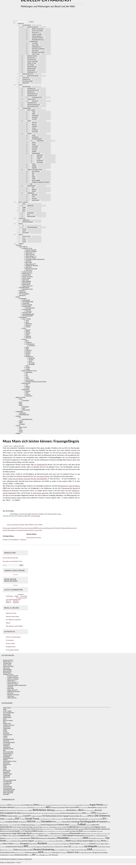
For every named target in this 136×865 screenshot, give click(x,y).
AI (39, 805)
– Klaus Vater (10, 688)
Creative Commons (8, 725)
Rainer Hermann (16, 530)
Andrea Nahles (86, 805)
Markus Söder (43, 835)
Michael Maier (100, 835)
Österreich (35, 146)
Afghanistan (36, 171)
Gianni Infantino (46, 827)
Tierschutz (35, 101)
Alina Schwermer (60, 805)
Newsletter (6, 763)
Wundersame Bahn (21, 855)
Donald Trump (32, 819)
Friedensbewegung (30, 825)
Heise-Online (30, 829)
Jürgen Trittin (35, 833)
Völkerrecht (22, 852)
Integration (6, 745)
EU (17, 528)
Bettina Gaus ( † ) (32, 57)
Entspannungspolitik (83, 819)
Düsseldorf (57, 819)
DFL (93, 816)
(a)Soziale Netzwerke (16, 805)
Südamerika (30, 193)
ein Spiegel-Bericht (40, 464)
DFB (89, 816)
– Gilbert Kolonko (11, 698)
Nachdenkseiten (25, 838)
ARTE (77, 807)
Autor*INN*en (26, 25)
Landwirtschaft (32, 95)
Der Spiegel (64, 816)
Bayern (31, 810)
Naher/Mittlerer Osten (31, 524)
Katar (52, 833)
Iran (33, 173)
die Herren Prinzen (43, 476)
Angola (34, 124)
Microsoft (105, 835)
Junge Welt (16, 833)
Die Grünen (101, 816)
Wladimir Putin (73, 852)
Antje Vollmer (37, 807)
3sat (22, 805)
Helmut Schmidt (46, 829)
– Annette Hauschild (12, 676)
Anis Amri (105, 805)
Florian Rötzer (66, 822)
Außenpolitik (31, 88)
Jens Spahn (72, 831)
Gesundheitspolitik (33, 90)
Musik (24, 241)
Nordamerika (31, 186)
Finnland (39, 157)
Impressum (25, 83)
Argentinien (35, 200)
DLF (17, 819)
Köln (23, 209)
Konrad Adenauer (104, 833)
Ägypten (34, 122)
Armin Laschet (70, 807)
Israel (33, 177)
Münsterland (31, 216)
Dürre (53, 819)
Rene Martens (97, 841)
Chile (33, 196)
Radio (24, 231)
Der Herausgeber (27, 81)
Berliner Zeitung (46, 810)
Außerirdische (7, 717)
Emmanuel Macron (70, 819)
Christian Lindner (12, 816)
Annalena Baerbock (7, 807)
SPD (25, 846)
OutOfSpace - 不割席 (12, 596)
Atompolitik (6, 714)
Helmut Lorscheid (32, 61)
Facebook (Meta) (11, 822)
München (18, 838)
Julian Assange (100, 831)
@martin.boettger (35, 516)
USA (33, 187)
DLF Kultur (22, 819)
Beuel (24, 204)
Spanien (34, 151)
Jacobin (40, 831)
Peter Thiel (47, 841)
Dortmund (44, 819)
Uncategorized (7, 783)
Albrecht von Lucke (44, 805)
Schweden (40, 162)
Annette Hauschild (37, 29)
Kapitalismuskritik (8, 748)
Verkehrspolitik (32, 103)
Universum (6, 785)
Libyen (31, 835)
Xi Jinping (29, 855)
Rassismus (74, 841)
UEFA (31, 850)
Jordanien (31, 528)
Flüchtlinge (75, 822)
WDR (40, 852)
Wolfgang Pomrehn (97, 852)
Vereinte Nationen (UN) (7, 852)
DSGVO (50, 819)
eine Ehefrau (75, 453)
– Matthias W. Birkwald (13, 691)
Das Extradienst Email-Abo (10, 558)
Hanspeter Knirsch (37, 38)
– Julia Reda (9, 687)
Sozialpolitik (6, 775)
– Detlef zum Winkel (12, 679)
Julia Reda (35, 43)
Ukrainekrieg (47, 849)
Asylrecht (81, 807)
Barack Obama (17, 810)
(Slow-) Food (26, 236)
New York (71, 838)
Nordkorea (35, 115)
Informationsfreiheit (9, 742)
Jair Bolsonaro (45, 831)
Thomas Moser (101, 846)
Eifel (28, 214)
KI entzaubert (10, 640)
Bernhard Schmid (57, 810)
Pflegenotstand (52, 841)
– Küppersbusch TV (12, 690)
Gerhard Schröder (27, 827)
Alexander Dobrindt (52, 805)
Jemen (33, 178)
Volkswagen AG (17, 852)
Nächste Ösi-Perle (11, 613)
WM (80, 852)
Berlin (36, 810)
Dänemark (40, 155)
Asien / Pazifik (31, 110)
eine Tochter (63, 453)
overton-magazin (28, 841)
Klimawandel (74, 833)
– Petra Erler (10, 693)
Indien (86, 829)
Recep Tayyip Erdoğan (85, 841)
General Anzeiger (16, 827)
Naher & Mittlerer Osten (34, 169)
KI (61, 833)
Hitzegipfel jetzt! (11, 646)
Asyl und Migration (8, 712)
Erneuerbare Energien (95, 819)
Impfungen (81, 829)
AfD (24, 805)
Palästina (40, 841)
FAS (19, 822)
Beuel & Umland (23, 202)
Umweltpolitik (31, 99)
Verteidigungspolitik (33, 104)
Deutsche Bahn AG (75, 816)
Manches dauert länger (12, 616)
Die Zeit (6, 819)
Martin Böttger (32, 66)
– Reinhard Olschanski (12, 694)
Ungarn (34, 167)
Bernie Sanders (63, 810)
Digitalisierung (11, 819)
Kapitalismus (41, 833)
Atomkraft (86, 807)
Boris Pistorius (92, 810)
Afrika (29, 121)
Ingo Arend (30, 65)
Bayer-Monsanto (26, 810)
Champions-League (100, 813)
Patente (43, 841)
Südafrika (35, 130)
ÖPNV (50, 855)
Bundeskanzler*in (38, 813)
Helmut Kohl (39, 829)
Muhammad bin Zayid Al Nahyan (69, 486)
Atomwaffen (92, 807)
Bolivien (34, 198)
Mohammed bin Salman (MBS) (11, 838)
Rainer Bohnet (31, 68)
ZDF (34, 855)
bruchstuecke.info (30, 813)
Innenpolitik (31, 92)
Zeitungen (25, 232)
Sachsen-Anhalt (10, 643)
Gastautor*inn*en (32, 27)
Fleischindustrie (37, 97)
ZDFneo (37, 855)
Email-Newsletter (27, 74)
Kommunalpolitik (32, 94)
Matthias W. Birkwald (38, 48)
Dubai (14, 528)
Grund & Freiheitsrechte (85, 827)
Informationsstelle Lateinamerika (35, 259)
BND (77, 810)
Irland (34, 142)
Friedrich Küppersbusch (49, 825)
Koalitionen (83, 833)
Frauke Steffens (17, 825)
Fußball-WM (95, 825)
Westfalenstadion (47, 852)
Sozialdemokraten (11, 847)
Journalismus (93, 831)
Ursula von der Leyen (81, 850)
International (26, 108)
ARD (48, 807)
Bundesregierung (8, 528)
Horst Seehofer (59, 829)
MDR (61, 835)
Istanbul (21, 831)
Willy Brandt (56, 852)
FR (97, 822)
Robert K (8, 601)
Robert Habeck (8, 844)
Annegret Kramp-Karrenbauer (21, 807)
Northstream (80, 838)
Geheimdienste (6, 827)
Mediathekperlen (27, 222)
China (33, 112)
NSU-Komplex (92, 838)
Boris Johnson (87, 810)
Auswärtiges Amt (100, 807)
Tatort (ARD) (81, 846)
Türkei (34, 164)
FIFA (54, 822)
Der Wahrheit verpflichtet (13, 619)
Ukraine (34, 166)
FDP (33, 822)
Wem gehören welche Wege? (14, 626)
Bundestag (51, 813)
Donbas (40, 819)
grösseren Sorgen (16, 498)
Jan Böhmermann (51, 831)
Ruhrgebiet (30, 213)
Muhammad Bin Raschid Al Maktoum (57, 528)
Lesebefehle (22, 218)
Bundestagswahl (57, 813)
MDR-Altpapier (68, 835)
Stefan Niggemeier (37, 846)
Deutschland (26, 86)
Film (23, 238)
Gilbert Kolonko (37, 34)
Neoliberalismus (43, 838)
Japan (33, 113)
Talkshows (77, 846)
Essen (101, 819)
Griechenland (60, 827)
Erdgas (89, 819)
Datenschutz (26, 79)
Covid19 (27, 816)
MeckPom (21, 594)
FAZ (19, 528)
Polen (33, 135)
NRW (23, 211)
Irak (33, 175)
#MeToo (9, 805)
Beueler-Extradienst (10, 859)
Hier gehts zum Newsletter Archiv (12, 561)
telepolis (92, 846)
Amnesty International (71, 805)
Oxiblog (35, 841)
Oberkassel (30, 205)
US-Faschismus (7, 786)
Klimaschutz (65, 833)
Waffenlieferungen (30, 852)
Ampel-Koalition (79, 805)
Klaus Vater (35, 45)
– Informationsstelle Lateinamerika (16, 685)
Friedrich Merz (63, 825)
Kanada (34, 189)
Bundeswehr (79, 813)
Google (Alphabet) (53, 827)
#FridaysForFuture (3, 805)
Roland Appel (31, 70)
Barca (21, 810)
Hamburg (7, 829)
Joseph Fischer (87, 831)
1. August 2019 (7, 446)
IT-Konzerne (27, 831)
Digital (24, 229)
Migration (3, 838)
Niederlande (75, 838)
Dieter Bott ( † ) (36, 32)
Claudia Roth (20, 816)
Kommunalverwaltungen (96, 833)
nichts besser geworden (41, 493)
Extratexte (6, 733)
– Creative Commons (12, 677)
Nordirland (40, 140)
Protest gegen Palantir (12, 650)
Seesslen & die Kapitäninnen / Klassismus (14, 537)
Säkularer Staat (7, 774)
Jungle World (26, 833)
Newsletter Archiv (33, 75)
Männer (8, 623)
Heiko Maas (23, 829)
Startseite (21, 23)
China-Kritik (23, 596)
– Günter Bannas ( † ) (12, 682)
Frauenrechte (24, 528)
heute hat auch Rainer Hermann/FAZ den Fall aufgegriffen (27, 479)
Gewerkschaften (37, 827)
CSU (43, 816)
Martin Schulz (51, 835)
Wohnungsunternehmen (86, 852)
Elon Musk (62, 819)
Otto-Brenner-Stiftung (15, 841)
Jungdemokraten (5, 833)
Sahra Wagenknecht (65, 843)
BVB (84, 813)
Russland (35, 148)
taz (86, 846)
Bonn (24, 207)
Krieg (109, 833)
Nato (33, 838)
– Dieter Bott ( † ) (11, 680)
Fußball (21, 243)
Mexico (34, 191)
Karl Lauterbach (47, 833)
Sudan (34, 128)
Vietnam (34, 119)
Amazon (65, 805)
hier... (60, 514)
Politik (20, 85)
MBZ (35, 528)
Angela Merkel (96, 805)
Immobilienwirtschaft (70, 829)
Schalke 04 (82, 843)
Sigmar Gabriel (104, 843)
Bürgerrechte (7, 723)
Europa (29, 133)
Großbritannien (37, 139)
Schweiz (34, 149)
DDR (58, 816)
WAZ (36, 852)
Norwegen (40, 160)
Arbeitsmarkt (42, 807)
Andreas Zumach (32, 56)
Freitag (23, 825)
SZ (69, 847)
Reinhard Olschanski (38, 52)
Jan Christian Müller (58, 831)
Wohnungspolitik (8, 792)
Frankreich (35, 137)
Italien (34, 144)
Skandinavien (36, 153)
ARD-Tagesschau (54, 807)
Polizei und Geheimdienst (13, 637)
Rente (103, 841)
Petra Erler (35, 50)
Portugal (64, 841)
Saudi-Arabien (36, 180)
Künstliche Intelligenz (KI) (12, 835)
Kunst (24, 240)
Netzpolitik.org (52, 838)
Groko (65, 827)
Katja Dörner (57, 833)
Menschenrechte (41, 528)
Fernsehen (46, 821)
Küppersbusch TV (37, 47)
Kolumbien (88, 833)
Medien (20, 223)
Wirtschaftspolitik (33, 106)
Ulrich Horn (35, 54)
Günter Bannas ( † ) (37, 36)
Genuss (20, 234)
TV (23, 225)
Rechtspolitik (7, 770)
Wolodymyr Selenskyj (9, 855)
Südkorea (35, 117)
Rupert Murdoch (33, 843)
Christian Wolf (31, 59)
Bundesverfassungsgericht (68, 813)
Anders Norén (11, 862)
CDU (93, 813)
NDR (37, 838)
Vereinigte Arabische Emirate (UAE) (36, 381)
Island (39, 158)
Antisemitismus (31, 807)
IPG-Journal (6, 831)
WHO (51, 852)
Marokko (34, 126)
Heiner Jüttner (31, 63)
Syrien (66, 847)
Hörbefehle (26, 220)
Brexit (22, 813)
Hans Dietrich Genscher (15, 829)
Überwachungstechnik (9, 780)
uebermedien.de (24, 850)
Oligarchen (8, 841)
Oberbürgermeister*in (100, 838)
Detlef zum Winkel (37, 30)
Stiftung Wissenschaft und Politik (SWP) (52, 846)
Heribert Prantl (52, 829)
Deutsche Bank (84, 816)
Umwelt (62, 850)
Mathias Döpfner (57, 835)
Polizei (60, 841)
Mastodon (25, 77)
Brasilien (34, 195)
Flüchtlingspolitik (88, 822)
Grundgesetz (96, 827)
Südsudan (35, 131)
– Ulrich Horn (10, 696)
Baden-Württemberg (10, 810)
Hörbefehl (6, 741)
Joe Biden (79, 831)
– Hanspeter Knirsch (12, 683)
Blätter (73, 810)
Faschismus (23, 822)
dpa (48, 819)
